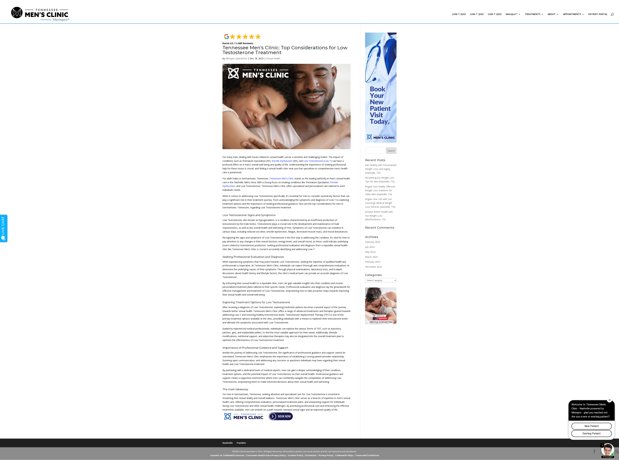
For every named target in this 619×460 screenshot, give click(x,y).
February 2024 (372, 261)
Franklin (241, 442)
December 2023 (373, 266)
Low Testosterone (313, 160)
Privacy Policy (326, 455)
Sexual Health (273, 58)
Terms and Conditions (367, 455)
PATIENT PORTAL (597, 14)
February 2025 (372, 241)
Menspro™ (511, 14)
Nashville (227, 442)
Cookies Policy (295, 455)
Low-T (327, 160)
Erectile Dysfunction (282, 160)
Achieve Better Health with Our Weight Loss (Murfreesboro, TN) (379, 215)
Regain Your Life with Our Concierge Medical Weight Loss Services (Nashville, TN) (380, 203)
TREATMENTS (532, 14)
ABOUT (552, 14)
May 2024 (370, 251)
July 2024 (369, 246)
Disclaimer (311, 455)
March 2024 (371, 256)
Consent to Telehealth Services (227, 455)
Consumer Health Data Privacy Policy (266, 455)
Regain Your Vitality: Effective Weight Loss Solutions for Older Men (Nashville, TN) (380, 190)
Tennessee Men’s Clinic (282, 178)
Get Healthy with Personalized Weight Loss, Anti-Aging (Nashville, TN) (380, 169)
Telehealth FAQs (344, 455)
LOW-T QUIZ (459, 14)
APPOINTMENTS (572, 14)
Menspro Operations (236, 58)
